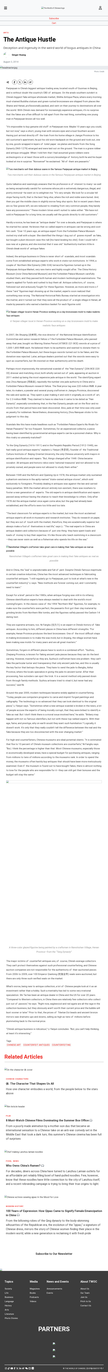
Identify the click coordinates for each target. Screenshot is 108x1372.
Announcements (54, 1288)
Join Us (83, 1297)
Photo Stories (11, 1318)
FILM (8, 1116)
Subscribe (54, 18)
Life (6, 1293)
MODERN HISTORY (14, 1206)
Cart (54, 23)
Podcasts (34, 1297)
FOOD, (9, 1161)
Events (50, 1293)
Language (9, 1301)
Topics (8, 1281)
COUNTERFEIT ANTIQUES (36, 1045)
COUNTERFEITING (61, 1045)
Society (8, 1288)
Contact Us (85, 1305)
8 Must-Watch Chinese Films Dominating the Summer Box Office (47, 1120)
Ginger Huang (19, 55)
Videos (33, 1301)
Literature (9, 1314)
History (8, 1305)
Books (33, 1293)
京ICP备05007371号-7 (95, 1368)
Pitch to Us (85, 1301)
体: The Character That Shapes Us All (30, 1083)
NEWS (16, 1161)
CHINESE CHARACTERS (17, 1079)
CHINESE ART (14, 1045)
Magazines (35, 1288)
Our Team (85, 1293)
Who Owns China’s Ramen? (23, 1165)
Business (9, 1297)
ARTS (6, 33)
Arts (7, 1310)
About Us (84, 1288)
